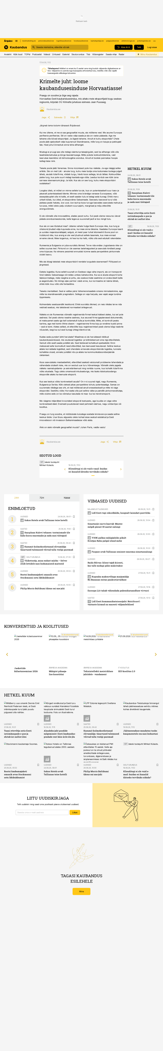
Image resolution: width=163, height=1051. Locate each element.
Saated (23, 529)
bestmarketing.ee (29, 41)
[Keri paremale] (121, 469)
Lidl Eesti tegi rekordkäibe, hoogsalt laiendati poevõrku (121, 513)
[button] (42, 812)
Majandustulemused (98, 509)
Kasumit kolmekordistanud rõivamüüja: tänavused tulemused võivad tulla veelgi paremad (101, 733)
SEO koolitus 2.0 (126, 671)
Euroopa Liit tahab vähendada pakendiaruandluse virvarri (118, 590)
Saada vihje (111, 54)
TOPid (27, 54)
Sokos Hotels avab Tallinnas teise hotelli (45, 520)
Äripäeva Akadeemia (58, 668)
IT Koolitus (123, 668)
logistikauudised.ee (63, 41)
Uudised (24, 516)
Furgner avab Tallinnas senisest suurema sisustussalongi (122, 551)
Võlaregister (98, 54)
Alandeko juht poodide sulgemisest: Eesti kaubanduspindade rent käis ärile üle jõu (60, 733)
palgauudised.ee (112, 41)
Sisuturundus (77, 54)
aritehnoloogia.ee (128, 41)
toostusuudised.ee (81, 41)
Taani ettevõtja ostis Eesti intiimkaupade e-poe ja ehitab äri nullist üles (141, 216)
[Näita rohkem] (154, 41)
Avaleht (7, 54)
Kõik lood (17, 54)
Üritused (56, 54)
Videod (47, 54)
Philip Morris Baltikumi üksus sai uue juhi (42, 588)
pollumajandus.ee (144, 41)
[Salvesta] (73, 516)
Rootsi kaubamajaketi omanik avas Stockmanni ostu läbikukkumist (17, 774)
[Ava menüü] (16, 41)
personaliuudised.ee (46, 41)
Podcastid (37, 54)
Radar (121, 54)
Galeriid (65, 54)
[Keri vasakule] (64, 469)
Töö (88, 54)
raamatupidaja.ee (97, 41)
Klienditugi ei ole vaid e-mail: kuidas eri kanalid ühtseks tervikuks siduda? (141, 233)
